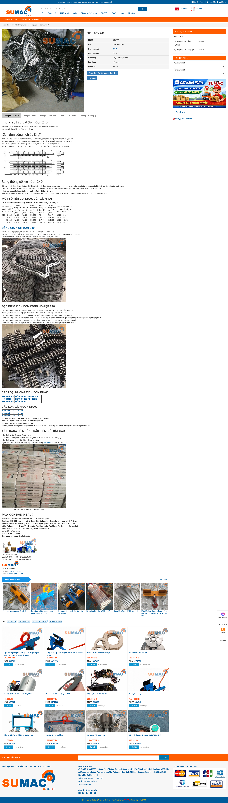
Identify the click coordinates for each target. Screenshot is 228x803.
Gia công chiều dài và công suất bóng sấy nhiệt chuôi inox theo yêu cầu (154, 613)
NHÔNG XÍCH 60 (20, 396)
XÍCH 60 (11, 411)
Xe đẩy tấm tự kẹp (135, 694)
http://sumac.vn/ (15, 571)
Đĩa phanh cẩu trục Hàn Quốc (138, 653)
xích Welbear (48, 443)
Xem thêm (164, 579)
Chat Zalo (223, 640)
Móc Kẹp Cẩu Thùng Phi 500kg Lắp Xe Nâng (18, 735)
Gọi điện (223, 632)
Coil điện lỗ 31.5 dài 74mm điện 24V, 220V (17, 694)
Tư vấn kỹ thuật (118, 13)
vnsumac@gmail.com (15, 574)
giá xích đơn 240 (24, 621)
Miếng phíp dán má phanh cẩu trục (98, 653)
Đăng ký (223, 2)
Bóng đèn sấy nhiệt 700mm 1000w (99, 611)
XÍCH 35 (5, 411)
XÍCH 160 (19, 416)
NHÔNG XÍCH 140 (34, 399)
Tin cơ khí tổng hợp (89, 13)
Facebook (180, 112)
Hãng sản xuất (179, 70)
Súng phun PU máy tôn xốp (96, 735)
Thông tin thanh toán (48, 116)
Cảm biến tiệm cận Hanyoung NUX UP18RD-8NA (145, 735)
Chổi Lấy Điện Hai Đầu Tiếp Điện (97, 694)
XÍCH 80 (11, 413)
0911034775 (202, 41)
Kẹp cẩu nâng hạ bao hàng (54, 735)
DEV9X (143, 800)
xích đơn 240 (12, 621)
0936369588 (202, 50)
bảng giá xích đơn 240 (40, 621)
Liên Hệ (7, 19)
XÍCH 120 (19, 411)
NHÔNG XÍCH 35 (8, 396)
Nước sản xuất (179, 63)
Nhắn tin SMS (223, 625)
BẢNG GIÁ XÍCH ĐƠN (16, 228)
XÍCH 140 (19, 413)
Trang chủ (52, 13)
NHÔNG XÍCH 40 (8, 399)
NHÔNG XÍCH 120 (34, 396)
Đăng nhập (212, 2)
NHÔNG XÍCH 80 (20, 399)
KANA (115, 49)
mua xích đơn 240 (56, 621)
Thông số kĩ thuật (29, 116)
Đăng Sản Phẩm (198, 2)
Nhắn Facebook (223, 617)
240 (32, 228)
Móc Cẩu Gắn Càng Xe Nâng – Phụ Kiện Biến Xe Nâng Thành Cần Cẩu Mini (126, 613)
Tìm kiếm (164, 757)
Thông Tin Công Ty (88, 116)
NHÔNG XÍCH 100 (21, 401)
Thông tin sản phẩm (11, 116)
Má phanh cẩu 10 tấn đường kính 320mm (58, 694)
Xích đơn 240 (44, 25)
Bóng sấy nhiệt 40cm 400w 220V (70, 611)
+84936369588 (88, 778)
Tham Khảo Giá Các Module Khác (101, 73)
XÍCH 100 (11, 416)
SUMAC (131, 13)
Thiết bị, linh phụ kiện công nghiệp (24, 25)
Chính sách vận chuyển (68, 116)
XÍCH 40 (5, 413)
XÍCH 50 (5, 416)
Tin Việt (104, 13)
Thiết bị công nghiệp (68, 13)
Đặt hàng (92, 78)
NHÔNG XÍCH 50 (8, 401)
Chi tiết (8, 665)
